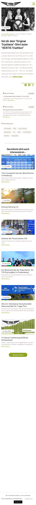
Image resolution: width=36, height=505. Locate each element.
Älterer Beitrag (9, 107)
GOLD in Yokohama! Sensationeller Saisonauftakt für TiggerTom (16, 305)
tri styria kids (27, 132)
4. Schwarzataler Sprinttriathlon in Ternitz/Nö (16, 96)
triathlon (6, 135)
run (14, 132)
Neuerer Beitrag (9, 93)
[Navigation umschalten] (33, 4)
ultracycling (15, 135)
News (10, 34)
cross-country (22, 128)
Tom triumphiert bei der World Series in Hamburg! (17, 174)
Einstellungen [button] (29, 498)
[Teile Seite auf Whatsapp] (25, 85)
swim (19, 132)
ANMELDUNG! (18, 77)
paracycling (7, 132)
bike (14, 128)
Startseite (4, 34)
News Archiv (18, 355)
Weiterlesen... (7, 117)
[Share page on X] (33, 85)
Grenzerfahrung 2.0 (9, 207)
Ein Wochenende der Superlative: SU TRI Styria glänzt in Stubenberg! (17, 271)
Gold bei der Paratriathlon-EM (14, 238)
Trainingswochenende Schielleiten (13, 110)
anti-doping (7, 128)
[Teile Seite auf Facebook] (29, 85)
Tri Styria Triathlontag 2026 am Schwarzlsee (14, 338)
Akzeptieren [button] (18, 502)
